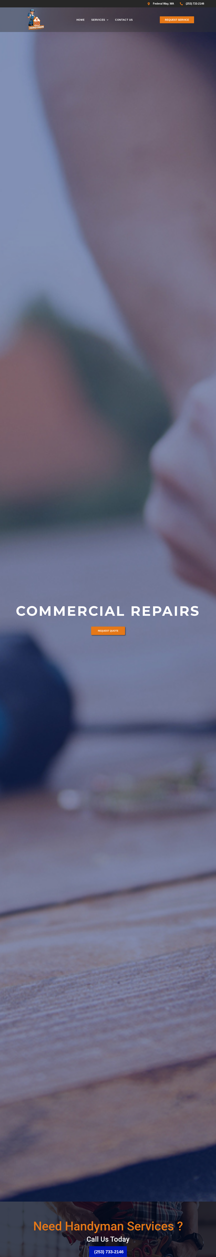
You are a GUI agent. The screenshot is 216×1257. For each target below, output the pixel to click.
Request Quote (108, 630)
